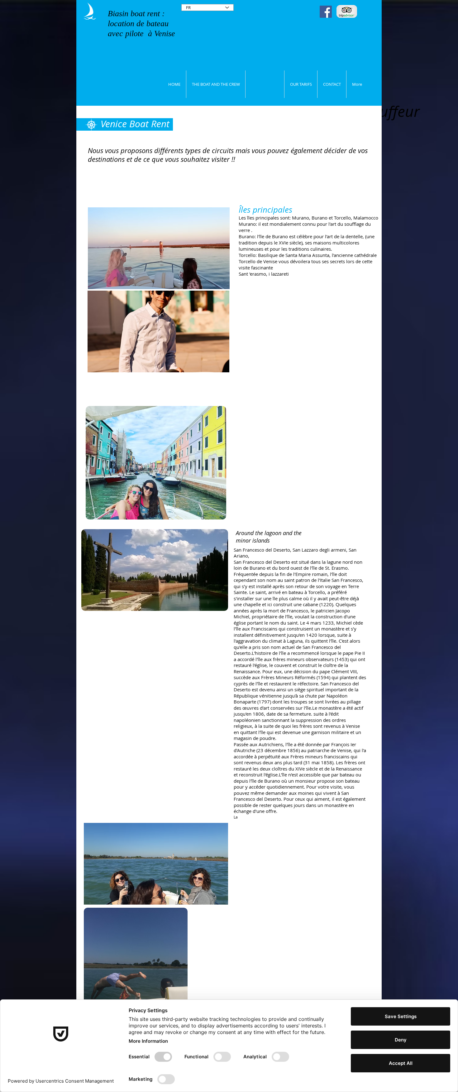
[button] (159, 248)
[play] (214, 367)
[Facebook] (326, 12)
